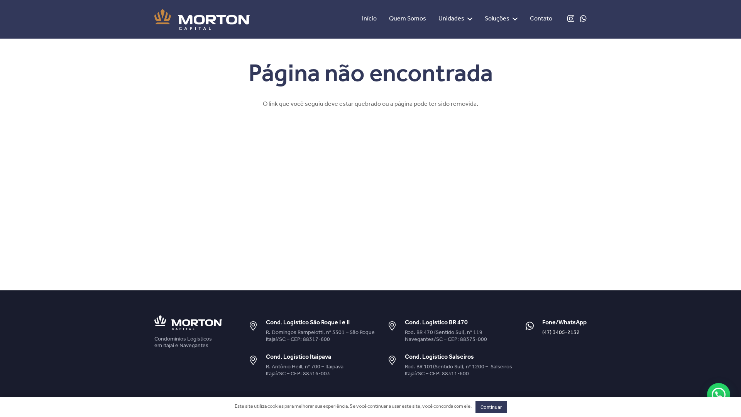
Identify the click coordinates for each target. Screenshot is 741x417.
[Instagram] (570, 19)
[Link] (202, 19)
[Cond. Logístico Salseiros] (396, 361)
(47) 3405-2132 (561, 333)
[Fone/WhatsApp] (533, 326)
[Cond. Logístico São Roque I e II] (257, 326)
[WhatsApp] (583, 18)
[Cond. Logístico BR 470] (396, 326)
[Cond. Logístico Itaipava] (257, 361)
